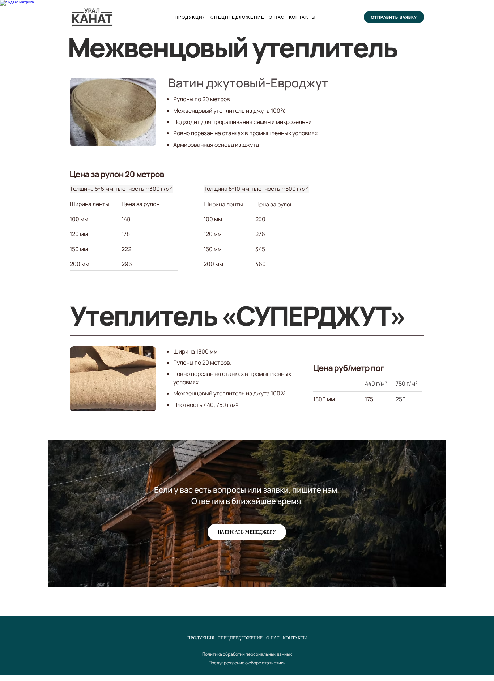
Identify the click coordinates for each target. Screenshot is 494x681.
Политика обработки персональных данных (247, 654)
